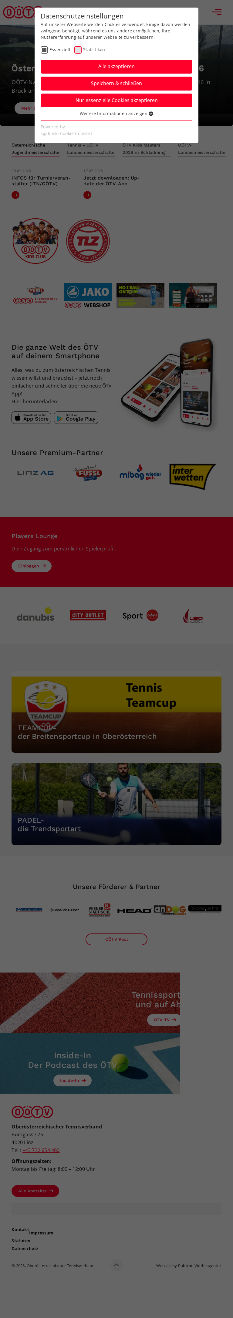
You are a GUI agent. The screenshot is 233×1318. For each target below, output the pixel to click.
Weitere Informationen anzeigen (114, 113)
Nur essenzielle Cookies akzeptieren (117, 100)
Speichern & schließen (116, 83)
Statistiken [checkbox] (94, 49)
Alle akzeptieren (116, 66)
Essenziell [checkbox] (59, 49)
